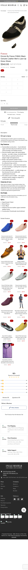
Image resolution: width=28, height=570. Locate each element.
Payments (3, 505)
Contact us (15, 486)
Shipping (3, 498)
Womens (3, 486)
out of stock (14, 108)
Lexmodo (14, 537)
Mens (2, 484)
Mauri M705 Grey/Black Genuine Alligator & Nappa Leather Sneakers (7, 337)
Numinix (18, 535)
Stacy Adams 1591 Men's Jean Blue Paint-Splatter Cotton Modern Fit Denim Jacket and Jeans (21, 313)
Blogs (14, 488)
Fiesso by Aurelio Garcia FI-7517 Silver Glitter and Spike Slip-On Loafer (21, 287)
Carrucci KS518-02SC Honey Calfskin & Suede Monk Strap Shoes (7, 263)
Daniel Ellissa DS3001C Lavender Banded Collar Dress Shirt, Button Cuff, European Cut (7, 361)
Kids (2, 488)
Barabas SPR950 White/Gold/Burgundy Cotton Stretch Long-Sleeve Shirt (21, 263)
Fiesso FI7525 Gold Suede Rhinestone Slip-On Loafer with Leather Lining (21, 337)
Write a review (15, 407)
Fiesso (4, 53)
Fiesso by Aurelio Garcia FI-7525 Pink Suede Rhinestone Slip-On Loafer (21, 238)
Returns (3, 500)
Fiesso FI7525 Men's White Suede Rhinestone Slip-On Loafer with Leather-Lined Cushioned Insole (7, 287)
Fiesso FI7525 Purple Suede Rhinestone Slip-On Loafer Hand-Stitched (7, 312)
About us (15, 484)
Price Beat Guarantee (6, 502)
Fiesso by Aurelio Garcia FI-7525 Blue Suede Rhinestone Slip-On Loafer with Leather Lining (7, 238)
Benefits (15, 490)
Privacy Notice (4, 507)
